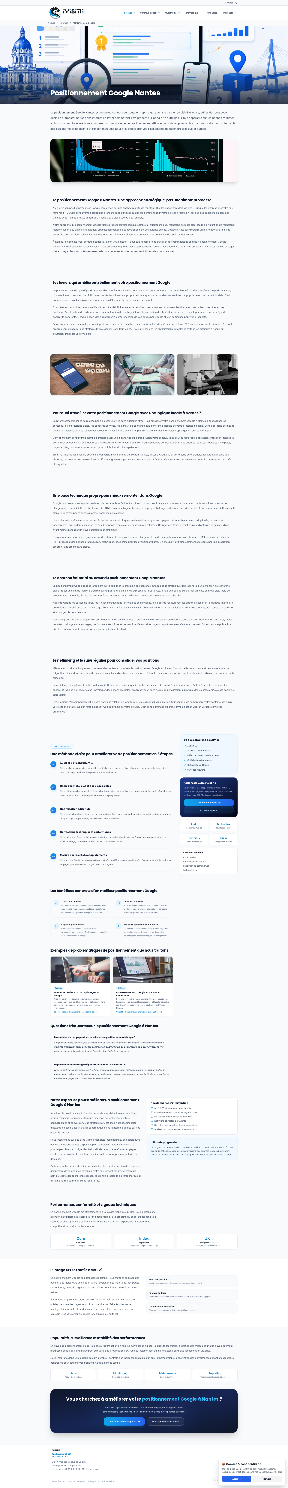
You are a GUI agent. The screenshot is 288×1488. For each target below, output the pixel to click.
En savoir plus (275, 1472)
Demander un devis (207, 802)
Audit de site (189, 857)
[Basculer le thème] (236, 3)
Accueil (51, 23)
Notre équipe (58, 1481)
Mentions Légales (76, 1481)
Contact (229, 2)
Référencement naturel (194, 861)
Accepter (236, 1478)
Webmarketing (190, 870)
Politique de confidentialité (101, 1481)
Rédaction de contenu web (196, 865)
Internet (64, 23)
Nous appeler (211, 810)
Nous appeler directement (165, 1421)
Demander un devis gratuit (122, 1421)
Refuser (267, 1478)
